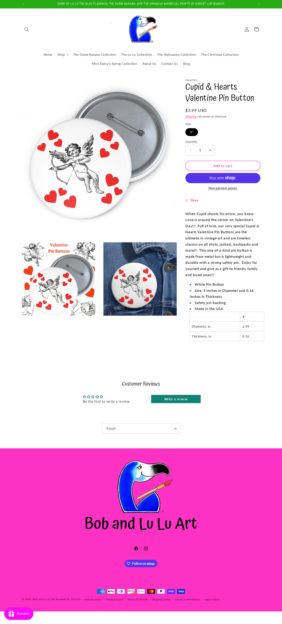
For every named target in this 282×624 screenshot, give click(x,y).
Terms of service (137, 599)
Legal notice (211, 599)
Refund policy (93, 599)
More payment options (223, 188)
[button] (26, 29)
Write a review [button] (176, 399)
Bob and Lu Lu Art (44, 599)
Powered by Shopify (68, 599)
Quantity (191, 141)
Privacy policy (114, 599)
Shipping (191, 116)
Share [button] (194, 200)
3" (191, 132)
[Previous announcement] (23, 4)
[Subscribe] (175, 428)
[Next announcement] (258, 4)
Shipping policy (161, 599)
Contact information (187, 599)
